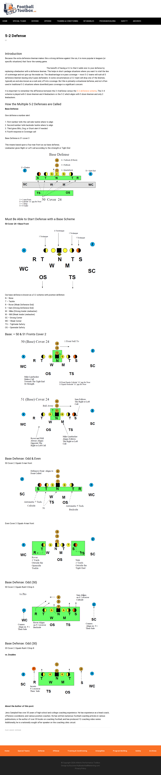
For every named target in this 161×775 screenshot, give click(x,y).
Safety (138, 751)
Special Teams (24, 751)
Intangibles (100, 751)
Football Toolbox (21, 9)
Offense (56, 751)
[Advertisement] (139, 105)
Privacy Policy (80, 768)
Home (7, 751)
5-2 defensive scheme (87, 91)
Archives (152, 751)
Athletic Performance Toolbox (88, 763)
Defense (18, 730)
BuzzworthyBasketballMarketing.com (84, 766)
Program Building (120, 751)
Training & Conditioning (77, 751)
